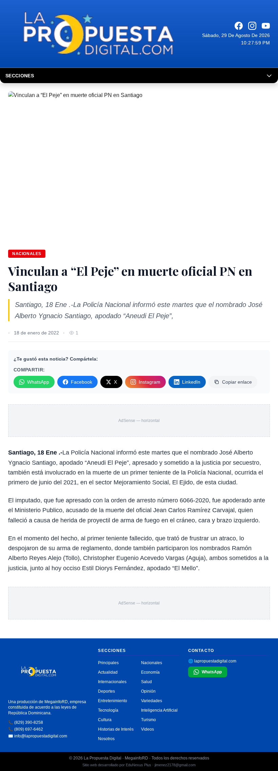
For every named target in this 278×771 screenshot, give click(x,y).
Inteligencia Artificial (159, 710)
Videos (147, 729)
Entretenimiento (112, 700)
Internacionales (112, 681)
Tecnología (108, 710)
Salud (146, 681)
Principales (108, 662)
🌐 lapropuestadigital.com (212, 661)
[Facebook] (239, 26)
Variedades (151, 700)
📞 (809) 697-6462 (25, 729)
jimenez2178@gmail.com (175, 765)
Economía (150, 672)
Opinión (148, 691)
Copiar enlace (237, 382)
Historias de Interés (116, 729)
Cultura (105, 719)
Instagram (149, 382)
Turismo (148, 719)
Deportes (106, 691)
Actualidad (108, 672)
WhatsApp (38, 382)
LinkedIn (191, 382)
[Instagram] (252, 26)
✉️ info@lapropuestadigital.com (37, 736)
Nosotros (106, 738)
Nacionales (26, 253)
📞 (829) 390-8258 (25, 722)
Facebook (81, 382)
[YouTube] (266, 26)
